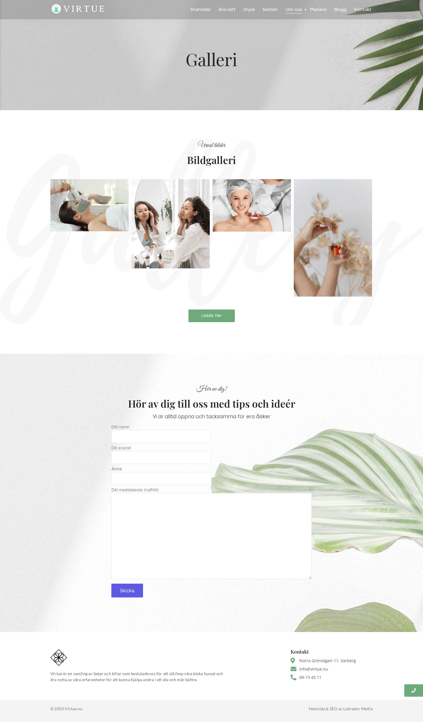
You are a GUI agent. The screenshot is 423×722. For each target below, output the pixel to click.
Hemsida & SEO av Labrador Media (341, 708)
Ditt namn (120, 427)
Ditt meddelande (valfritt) (135, 490)
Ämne (116, 469)
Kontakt (363, 9)
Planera (318, 9)
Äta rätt (227, 9)
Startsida (200, 9)
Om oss (294, 9)
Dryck (249, 9)
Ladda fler (211, 315)
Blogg (340, 9)
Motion (270, 9)
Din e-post (121, 448)
